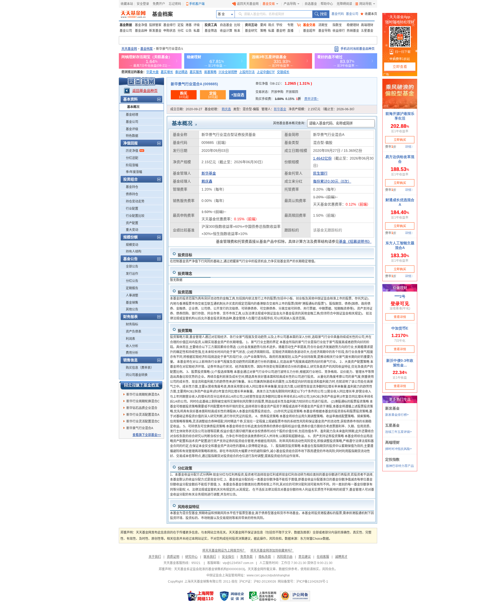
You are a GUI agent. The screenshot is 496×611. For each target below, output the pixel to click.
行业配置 (132, 208)
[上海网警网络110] (200, 596)
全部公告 (132, 266)
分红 (180, 31)
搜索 (320, 14)
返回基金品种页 (145, 91)
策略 (263, 31)
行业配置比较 (135, 216)
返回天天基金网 (248, 4)
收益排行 (338, 31)
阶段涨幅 (132, 165)
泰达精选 (181, 72)
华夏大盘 (152, 72)
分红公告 (132, 281)
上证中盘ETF (266, 72)
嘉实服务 (196, 72)
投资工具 (211, 25)
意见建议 (304, 557)
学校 (279, 25)
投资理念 (185, 273)
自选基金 (311, 4)
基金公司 (352, 14)
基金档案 (162, 14)
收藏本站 (127, 4)
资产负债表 (133, 331)
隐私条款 (265, 557)
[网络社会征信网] (232, 596)
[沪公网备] (295, 596)
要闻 (263, 25)
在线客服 (323, 557)
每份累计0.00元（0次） (332, 181)
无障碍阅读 (344, 4)
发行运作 (132, 274)
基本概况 (133, 107)
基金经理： (218, 109)
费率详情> (311, 99)
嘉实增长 (167, 72)
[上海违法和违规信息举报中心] (263, 596)
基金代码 (337, 14)
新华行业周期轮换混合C (143, 401)
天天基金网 (129, 49)
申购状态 (169, 31)
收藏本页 (368, 14)
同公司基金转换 (137, 375)
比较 (237, 25)
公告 (188, 31)
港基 (188, 25)
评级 (196, 25)
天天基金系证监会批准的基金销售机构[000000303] (209, 569)
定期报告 (132, 288)
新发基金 (155, 31)
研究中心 (191, 557)
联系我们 (210, 557)
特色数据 (132, 136)
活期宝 (323, 25)
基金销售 (132, 302)
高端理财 (367, 25)
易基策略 (210, 72)
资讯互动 (251, 25)
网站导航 (365, 4)
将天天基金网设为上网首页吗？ (224, 550)
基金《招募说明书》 (355, 241)
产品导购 (290, 4)
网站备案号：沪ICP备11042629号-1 (303, 581)
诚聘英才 (341, 557)
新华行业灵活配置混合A (142, 415)
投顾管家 (155, 25)
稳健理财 (353, 25)
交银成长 (283, 72)
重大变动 (132, 230)
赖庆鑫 (226, 109)
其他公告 (132, 309)
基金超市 (309, 31)
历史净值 (132, 151)
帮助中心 (327, 4)
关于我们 (155, 557)
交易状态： (276, 92)
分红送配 (132, 158)
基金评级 (132, 129)
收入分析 (132, 346)
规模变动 (132, 245)
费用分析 (132, 353)
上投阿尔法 (247, 72)
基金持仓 (132, 187)
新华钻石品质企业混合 (141, 408)
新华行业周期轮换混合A (142, 394)
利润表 (130, 339)
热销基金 (353, 31)
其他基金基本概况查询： (290, 123)
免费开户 (159, 4)
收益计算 (226, 31)
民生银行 (320, 173)
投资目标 (185, 255)
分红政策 (185, 468)
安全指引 (228, 557)
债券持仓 (132, 194)
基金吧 (280, 31)
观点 (271, 25)
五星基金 (367, 31)
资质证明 (173, 557)
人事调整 (132, 295)
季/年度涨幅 (134, 172)
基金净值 (141, 25)
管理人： (273, 109)
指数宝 (337, 25)
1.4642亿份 (322, 158)
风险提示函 (284, 557)
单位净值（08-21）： (283, 83)
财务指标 (132, 324)
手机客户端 (197, 4)
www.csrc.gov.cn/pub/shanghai (268, 575)
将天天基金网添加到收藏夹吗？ (272, 550)
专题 (290, 25)
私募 (196, 31)
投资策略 (185, 330)
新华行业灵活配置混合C (143, 421)
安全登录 (143, 4)
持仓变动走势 (135, 201)
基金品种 (141, 31)
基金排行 (169, 25)
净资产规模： (322, 109)
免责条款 (246, 557)
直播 (290, 31)
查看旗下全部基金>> (147, 435)
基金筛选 (211, 31)
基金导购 (324, 31)
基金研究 (251, 31)
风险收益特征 (188, 507)
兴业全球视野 (228, 72)
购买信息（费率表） (140, 368)
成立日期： (186, 109)
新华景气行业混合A (139, 428)
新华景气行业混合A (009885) (194, 84)
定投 (180, 25)
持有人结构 (133, 251)
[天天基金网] (134, 14)
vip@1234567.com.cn (238, 563)
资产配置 (132, 223)
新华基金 (280, 109)
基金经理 (132, 114)
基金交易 (268, 4)
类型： (246, 109)
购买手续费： (287, 99)
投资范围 (185, 292)
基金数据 (126, 25)
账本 (237, 31)
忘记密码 (175, 4)
